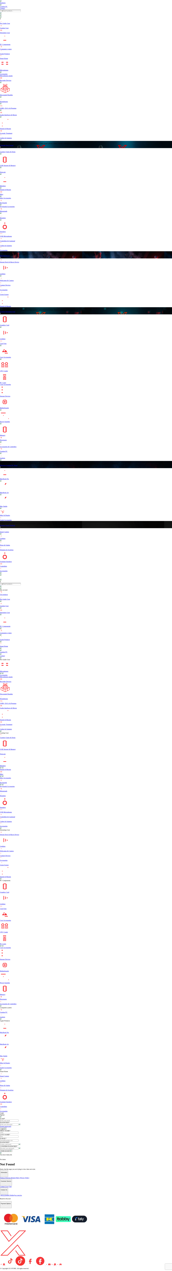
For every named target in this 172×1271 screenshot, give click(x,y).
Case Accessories (5, 384)
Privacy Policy (24, 1178)
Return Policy (15, 1178)
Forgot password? (5, 1126)
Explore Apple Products (7, 525)
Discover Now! (5, 256)
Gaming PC (3, 6)
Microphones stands (6, 76)
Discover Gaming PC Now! (9, 465)
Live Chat (8, 1186)
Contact (2, 8)
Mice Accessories (5, 198)
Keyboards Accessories (7, 206)
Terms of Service (5, 1178)
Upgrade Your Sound (6, 145)
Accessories (3, 74)
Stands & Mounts (5, 190)
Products (2, 3)
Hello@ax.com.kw (16, 1195)
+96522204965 (5, 1195)
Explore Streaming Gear (7, 311)
